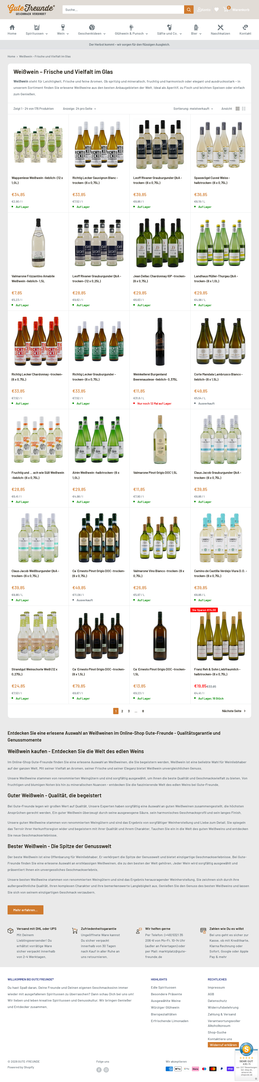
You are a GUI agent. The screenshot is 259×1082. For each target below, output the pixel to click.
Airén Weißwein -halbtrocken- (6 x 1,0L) (95, 475)
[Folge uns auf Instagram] (106, 1069)
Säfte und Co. (167, 33)
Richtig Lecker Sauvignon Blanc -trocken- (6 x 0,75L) (95, 180)
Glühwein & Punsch (129, 33)
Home (11, 56)
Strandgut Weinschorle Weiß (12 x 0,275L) (34, 671)
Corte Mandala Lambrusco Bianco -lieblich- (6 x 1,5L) (218, 376)
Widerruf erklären (223, 1045)
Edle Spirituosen (163, 987)
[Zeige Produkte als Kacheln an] (237, 108)
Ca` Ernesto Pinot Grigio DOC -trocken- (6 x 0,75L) (98, 573)
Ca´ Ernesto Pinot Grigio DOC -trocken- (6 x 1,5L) (98, 671)
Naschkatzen (220, 33)
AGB (211, 994)
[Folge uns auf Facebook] (99, 1069)
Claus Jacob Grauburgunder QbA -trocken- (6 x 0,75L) (217, 475)
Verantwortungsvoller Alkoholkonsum (224, 1023)
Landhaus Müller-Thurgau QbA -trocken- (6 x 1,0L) (216, 278)
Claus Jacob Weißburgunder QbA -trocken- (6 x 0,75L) (35, 573)
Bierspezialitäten (164, 1014)
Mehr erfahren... (25, 910)
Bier (194, 33)
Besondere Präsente (166, 994)
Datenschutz (217, 1001)
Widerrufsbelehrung (223, 1007)
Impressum (216, 987)
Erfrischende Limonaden (169, 1021)
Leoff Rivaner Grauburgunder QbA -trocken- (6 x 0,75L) (157, 180)
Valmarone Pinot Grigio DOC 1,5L (155, 472)
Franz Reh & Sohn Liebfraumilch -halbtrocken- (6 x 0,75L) (217, 671)
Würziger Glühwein (165, 1007)
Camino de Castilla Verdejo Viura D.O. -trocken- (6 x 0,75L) (220, 573)
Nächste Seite (231, 711)
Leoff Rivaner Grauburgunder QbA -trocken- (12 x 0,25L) (96, 278)
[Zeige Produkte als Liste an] (244, 108)
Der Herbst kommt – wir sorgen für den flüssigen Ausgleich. (129, 44)
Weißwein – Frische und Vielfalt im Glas (45, 56)
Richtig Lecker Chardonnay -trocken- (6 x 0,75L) (37, 376)
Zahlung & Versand (222, 1014)
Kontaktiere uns (220, 1039)
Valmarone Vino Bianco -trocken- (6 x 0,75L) (158, 573)
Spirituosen (35, 33)
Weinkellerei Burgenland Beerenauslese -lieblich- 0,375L (155, 376)
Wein (61, 33)
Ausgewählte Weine (166, 1001)
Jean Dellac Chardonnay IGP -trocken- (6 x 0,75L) (159, 278)
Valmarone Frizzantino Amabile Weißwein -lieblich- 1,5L (33, 278)
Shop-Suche (217, 1032)
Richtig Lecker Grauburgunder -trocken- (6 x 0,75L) (94, 376)
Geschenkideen (89, 33)
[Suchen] (189, 9)
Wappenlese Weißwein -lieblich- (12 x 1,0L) (37, 180)
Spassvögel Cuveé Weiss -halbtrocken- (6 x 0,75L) (212, 180)
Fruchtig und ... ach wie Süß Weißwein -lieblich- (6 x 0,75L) (38, 475)
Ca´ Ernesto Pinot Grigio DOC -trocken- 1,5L (159, 671)
